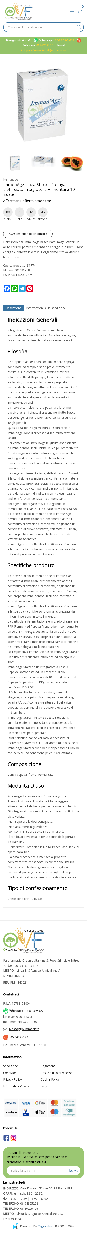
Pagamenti (48, 1066)
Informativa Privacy (16, 1086)
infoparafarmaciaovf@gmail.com (43, 50)
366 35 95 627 (65, 40)
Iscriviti (73, 1170)
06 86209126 (20, 1208)
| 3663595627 (26, 1011)
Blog (44, 1086)
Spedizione (10, 1066)
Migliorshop (46, 1226)
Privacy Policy (12, 1079)
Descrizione (13, 308)
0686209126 (44, 45)
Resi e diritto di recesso (57, 1073)
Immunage (10, 179)
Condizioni (10, 1073)
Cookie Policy (50, 1079)
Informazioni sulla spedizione (46, 308)
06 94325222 (19, 1037)
